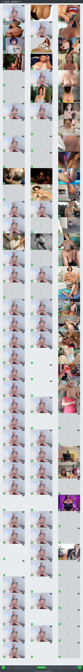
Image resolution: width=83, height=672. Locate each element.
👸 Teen (36, 667)
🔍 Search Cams (74, 668)
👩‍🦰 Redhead (51, 667)
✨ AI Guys (48, 668)
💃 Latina (12, 667)
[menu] (3, 667)
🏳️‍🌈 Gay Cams (8, 668)
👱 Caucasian (17, 667)
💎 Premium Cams (22, 668)
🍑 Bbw (56, 667)
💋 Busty (65, 667)
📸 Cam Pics (67, 668)
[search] (80, 667)
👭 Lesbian (70, 667)
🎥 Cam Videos (61, 668)
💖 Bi (74, 667)
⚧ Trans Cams (15, 668)
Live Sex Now (41, 667)
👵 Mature (31, 667)
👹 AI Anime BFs (54, 668)
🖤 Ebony (8, 667)
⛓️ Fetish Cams (29, 668)
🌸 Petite (60, 667)
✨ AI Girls (35, 668)
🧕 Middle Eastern (24, 667)
